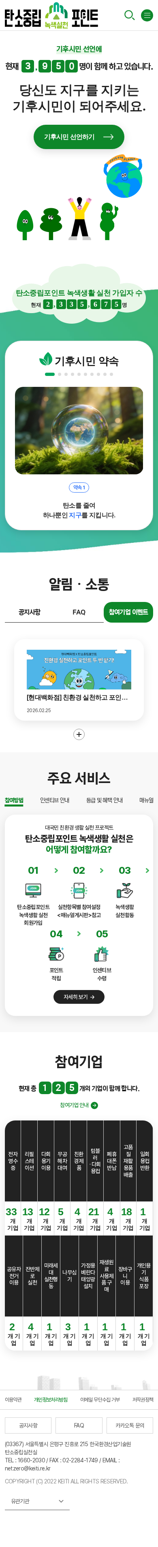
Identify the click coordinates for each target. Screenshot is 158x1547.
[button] (50, 374)
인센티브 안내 (54, 800)
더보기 (79, 734)
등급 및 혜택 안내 (104, 800)
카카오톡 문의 (130, 1425)
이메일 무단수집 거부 (100, 1400)
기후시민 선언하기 (69, 136)
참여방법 (14, 800)
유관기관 (22, 1504)
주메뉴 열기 (147, 15)
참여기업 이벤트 (128, 612)
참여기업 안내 (74, 1105)
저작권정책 (143, 1400)
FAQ (79, 612)
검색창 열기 (129, 15)
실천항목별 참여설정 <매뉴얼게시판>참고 (79, 911)
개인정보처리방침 (51, 1400)
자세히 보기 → (79, 997)
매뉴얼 (146, 800)
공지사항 (29, 612)
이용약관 (13, 1400)
